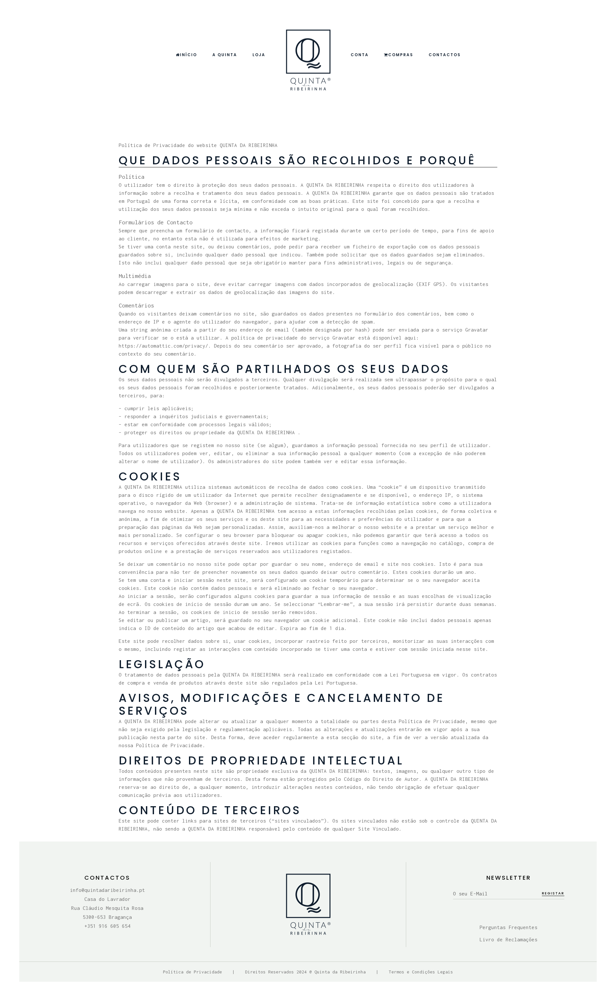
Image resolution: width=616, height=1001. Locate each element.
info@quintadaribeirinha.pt (107, 890)
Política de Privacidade (192, 971)
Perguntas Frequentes (508, 927)
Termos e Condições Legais (421, 971)
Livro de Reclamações (508, 939)
